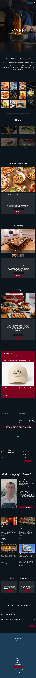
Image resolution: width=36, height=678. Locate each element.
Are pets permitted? (4, 616)
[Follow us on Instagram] (16, 672)
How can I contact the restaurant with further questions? (10, 619)
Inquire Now (18, 211)
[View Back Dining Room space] (18, 255)
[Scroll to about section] (18, 50)
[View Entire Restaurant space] (22, 255)
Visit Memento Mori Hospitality (26, 507)
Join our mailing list (18, 666)
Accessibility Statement (23, 669)
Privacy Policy (16, 669)
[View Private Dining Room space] (14, 255)
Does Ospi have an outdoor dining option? (8, 614)
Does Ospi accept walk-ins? (5, 621)
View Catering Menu (18, 335)
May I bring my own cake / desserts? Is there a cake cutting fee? (11, 611)
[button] (1, 2)
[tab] (13, 123)
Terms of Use (12, 669)
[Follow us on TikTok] (19, 672)
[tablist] (18, 123)
